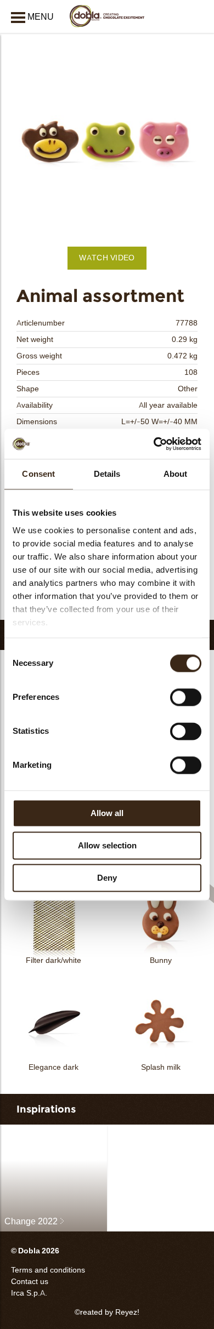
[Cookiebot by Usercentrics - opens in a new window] (153, 444)
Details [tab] (107, 473)
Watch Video (106, 258)
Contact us (29, 1281)
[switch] (185, 697)
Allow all (107, 813)
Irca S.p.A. (29, 1293)
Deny (107, 877)
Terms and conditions (48, 1270)
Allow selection (107, 845)
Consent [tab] (38, 473)
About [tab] (176, 473)
